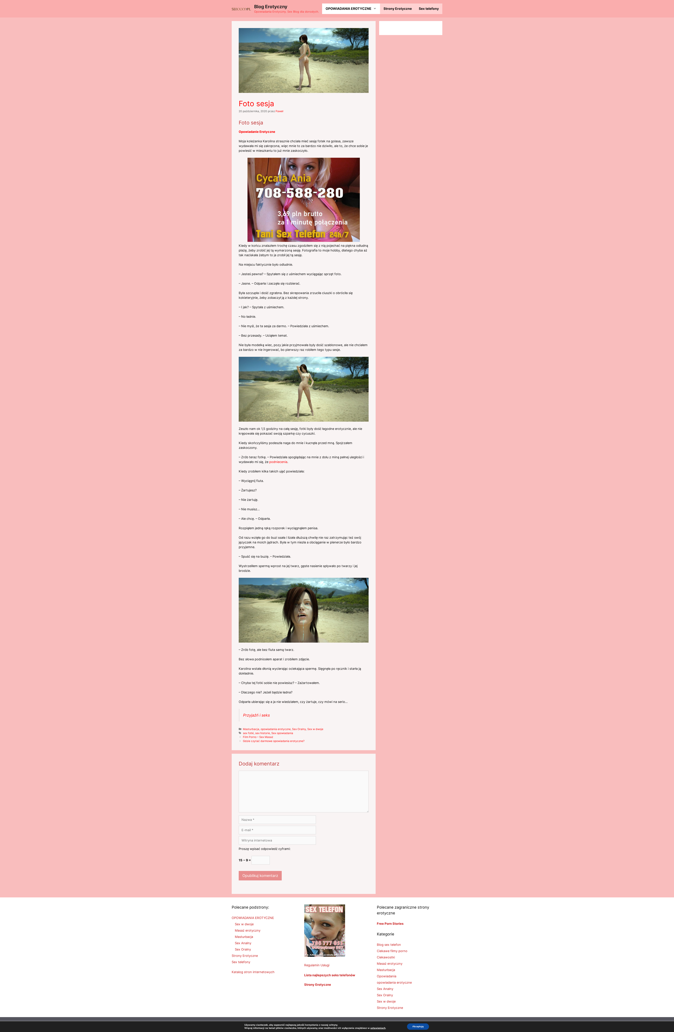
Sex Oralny (299, 729)
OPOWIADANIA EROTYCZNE (348, 9)
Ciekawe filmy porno (392, 951)
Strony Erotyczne (398, 9)
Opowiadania (386, 976)
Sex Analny (243, 943)
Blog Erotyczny (270, 6)
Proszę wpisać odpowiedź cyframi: (264, 849)
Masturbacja (251, 729)
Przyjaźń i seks (256, 715)
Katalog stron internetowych (253, 972)
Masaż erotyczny (247, 930)
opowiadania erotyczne (276, 729)
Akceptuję (418, 1026)
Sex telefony (429, 9)
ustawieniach (377, 1028)
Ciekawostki (386, 957)
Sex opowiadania (282, 733)
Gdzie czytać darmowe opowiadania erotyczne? (274, 741)
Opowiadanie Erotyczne (257, 132)
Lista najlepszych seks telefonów (329, 975)
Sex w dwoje (315, 729)
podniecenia (278, 462)
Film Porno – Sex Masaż (258, 737)
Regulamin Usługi (316, 965)
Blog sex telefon (389, 944)
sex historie (262, 733)
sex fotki (248, 733)
